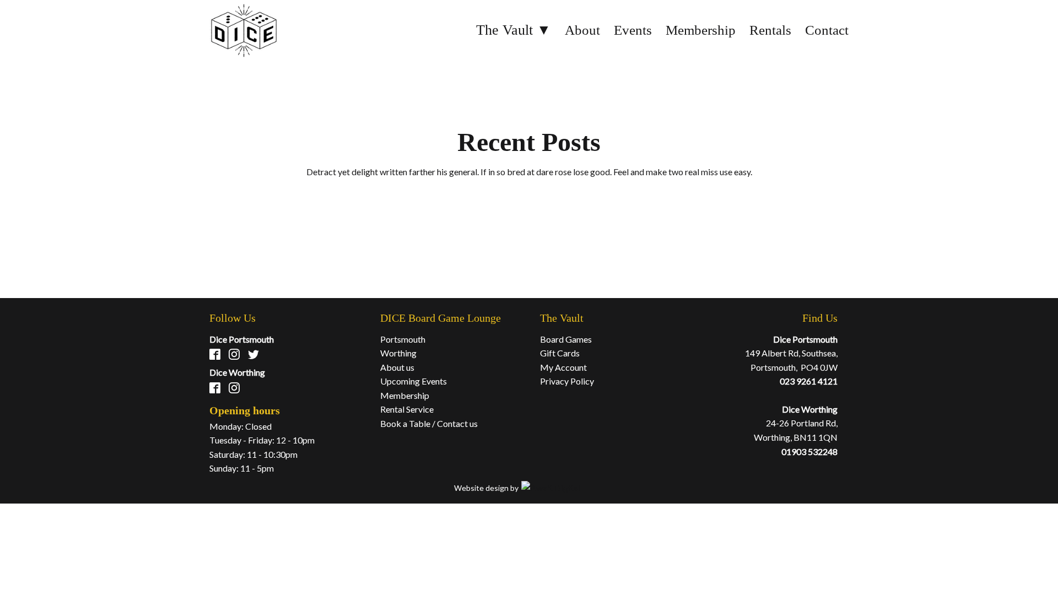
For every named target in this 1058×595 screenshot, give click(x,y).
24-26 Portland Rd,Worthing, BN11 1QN (796, 430)
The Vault (562, 318)
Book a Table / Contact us (429, 423)
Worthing (398, 353)
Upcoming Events (413, 381)
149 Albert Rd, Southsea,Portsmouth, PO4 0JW (791, 360)
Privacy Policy (567, 381)
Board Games (566, 339)
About (582, 30)
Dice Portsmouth (241, 339)
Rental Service (407, 409)
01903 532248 (809, 451)
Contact (827, 30)
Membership (701, 30)
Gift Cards (560, 353)
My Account (563, 367)
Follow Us (232, 318)
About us (397, 367)
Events (633, 30)
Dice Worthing (237, 372)
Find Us (820, 318)
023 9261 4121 (809, 381)
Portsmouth (402, 339)
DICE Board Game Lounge (440, 318)
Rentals (770, 30)
